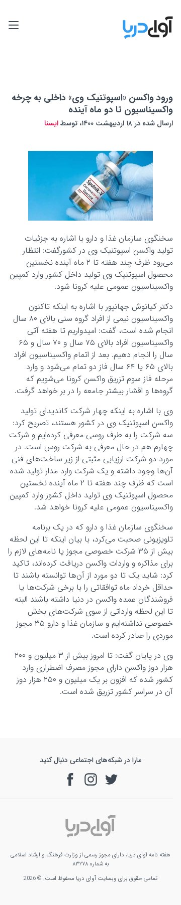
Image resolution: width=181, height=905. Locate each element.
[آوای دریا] (148, 37)
